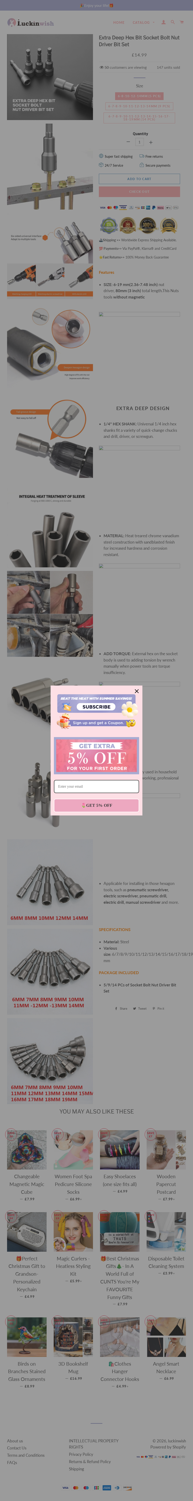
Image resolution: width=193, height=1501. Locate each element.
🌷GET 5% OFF (96, 805)
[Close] (136, 691)
